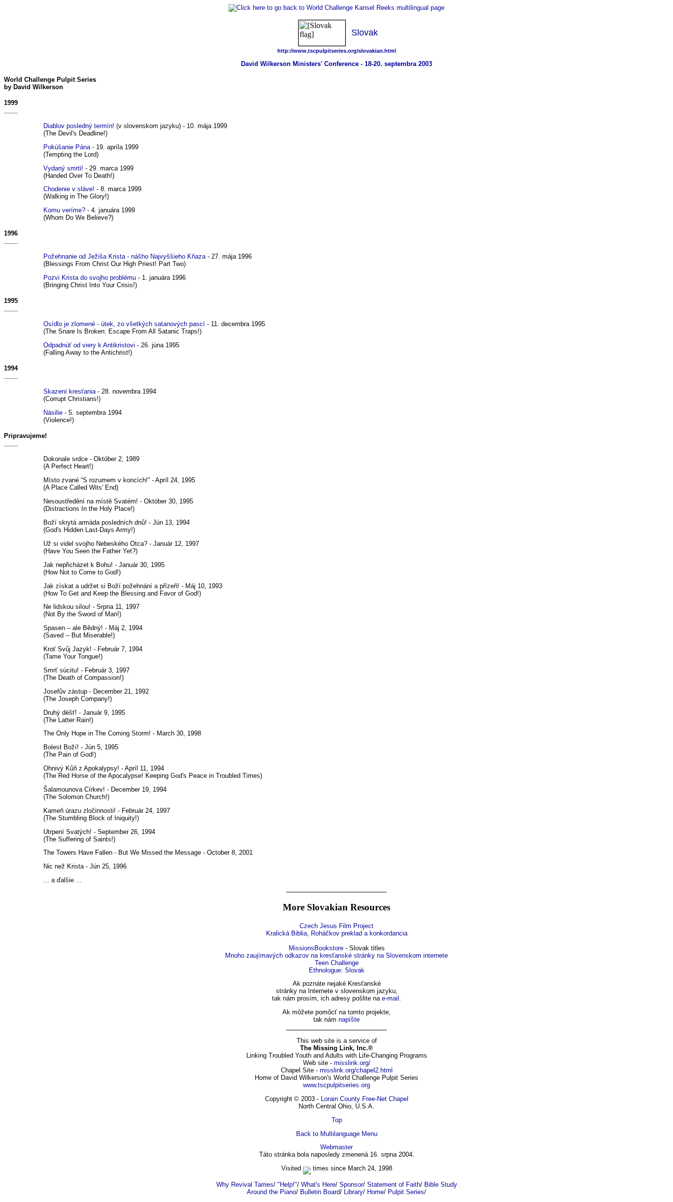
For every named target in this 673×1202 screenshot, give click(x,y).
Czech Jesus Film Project (336, 926)
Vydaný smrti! (63, 168)
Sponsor (351, 1184)
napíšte (349, 1019)
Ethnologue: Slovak (337, 970)
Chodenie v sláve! (69, 189)
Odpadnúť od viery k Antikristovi (89, 345)
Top (337, 1120)
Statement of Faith (393, 1184)
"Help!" (287, 1184)
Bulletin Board (320, 1192)
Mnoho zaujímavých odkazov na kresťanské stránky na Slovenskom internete (336, 955)
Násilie (53, 412)
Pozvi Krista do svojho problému (89, 277)
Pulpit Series (406, 1192)
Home (375, 1192)
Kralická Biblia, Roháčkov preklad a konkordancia (336, 933)
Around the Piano (271, 1192)
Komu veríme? (64, 210)
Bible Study (440, 1184)
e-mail (390, 998)
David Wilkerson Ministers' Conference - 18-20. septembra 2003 (336, 63)
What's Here (318, 1184)
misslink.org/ (352, 1063)
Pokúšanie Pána (66, 147)
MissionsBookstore (316, 948)
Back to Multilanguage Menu (336, 1133)
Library (353, 1192)
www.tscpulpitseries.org (336, 1085)
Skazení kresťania (69, 391)
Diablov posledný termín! (78, 126)
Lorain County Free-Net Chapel (364, 1098)
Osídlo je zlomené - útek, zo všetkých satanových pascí (124, 324)
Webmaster (336, 1147)
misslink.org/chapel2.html (356, 1070)
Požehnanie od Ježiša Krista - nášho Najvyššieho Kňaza (124, 256)
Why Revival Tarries (244, 1184)
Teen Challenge (337, 963)
